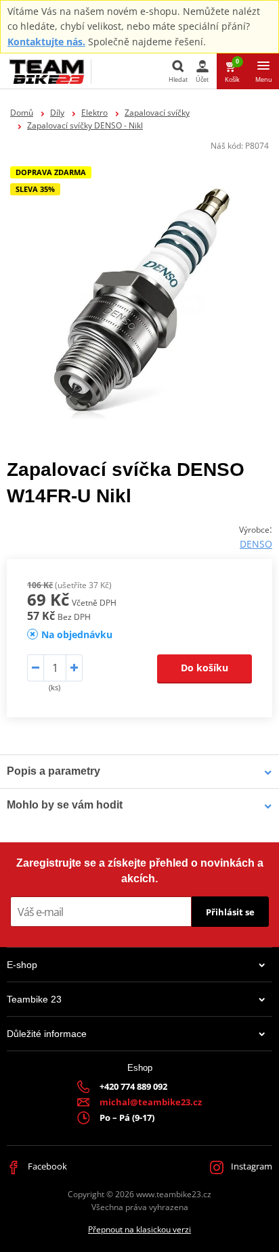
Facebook (46, 1166)
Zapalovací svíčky (157, 112)
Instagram (250, 1166)
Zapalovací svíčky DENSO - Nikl (85, 125)
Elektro (94, 112)
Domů (21, 112)
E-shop (22, 964)
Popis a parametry (53, 771)
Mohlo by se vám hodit (65, 805)
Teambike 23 (34, 999)
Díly (57, 112)
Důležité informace (47, 1033)
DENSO (256, 543)
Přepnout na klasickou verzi (139, 1229)
